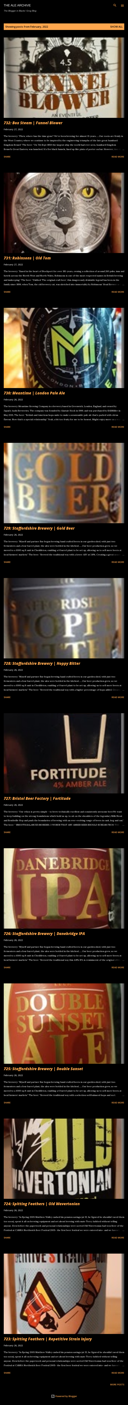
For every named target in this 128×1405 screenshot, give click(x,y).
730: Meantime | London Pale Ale (34, 393)
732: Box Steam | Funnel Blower (33, 122)
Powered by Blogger (66, 1396)
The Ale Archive (17, 5)
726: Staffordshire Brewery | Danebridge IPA (44, 933)
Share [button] (7, 156)
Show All (116, 26)
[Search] (115, 5)
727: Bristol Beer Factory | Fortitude (37, 798)
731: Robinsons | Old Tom (27, 258)
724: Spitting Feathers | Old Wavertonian (42, 1203)
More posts (117, 1384)
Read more (118, 156)
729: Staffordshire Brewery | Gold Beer (39, 528)
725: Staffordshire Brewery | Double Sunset (43, 1068)
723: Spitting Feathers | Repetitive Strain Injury (48, 1338)
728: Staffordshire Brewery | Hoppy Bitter (42, 663)
